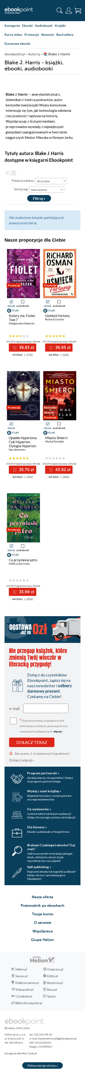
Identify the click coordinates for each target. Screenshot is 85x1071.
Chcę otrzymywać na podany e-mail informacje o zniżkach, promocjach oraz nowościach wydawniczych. (44, 725)
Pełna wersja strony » (42, 1065)
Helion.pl (21, 969)
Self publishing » (39, 867)
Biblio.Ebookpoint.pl (28, 1003)
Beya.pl (52, 989)
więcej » (58, 731)
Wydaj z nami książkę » (44, 791)
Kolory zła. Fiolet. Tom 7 (22, 318)
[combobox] (51, 181)
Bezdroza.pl (55, 983)
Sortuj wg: (21, 189)
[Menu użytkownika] (68, 10)
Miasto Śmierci (56, 438)
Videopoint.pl (24, 989)
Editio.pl (52, 976)
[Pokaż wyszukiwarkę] (59, 10)
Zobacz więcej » (21, 760)
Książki (60, 25)
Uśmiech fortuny (57, 316)
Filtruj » (39, 198)
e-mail (14, 708)
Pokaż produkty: (23, 180)
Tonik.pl (32, 1053)
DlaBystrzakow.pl (27, 983)
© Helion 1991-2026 (17, 1028)
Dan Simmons (17, 449)
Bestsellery (64, 34)
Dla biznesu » (37, 827)
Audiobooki (44, 25)
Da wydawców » (39, 809)
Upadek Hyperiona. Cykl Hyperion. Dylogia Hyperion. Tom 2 (23, 444)
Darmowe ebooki (17, 43)
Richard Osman (54, 319)
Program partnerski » (43, 773)
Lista (7, 173)
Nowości (47, 34)
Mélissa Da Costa (19, 563)
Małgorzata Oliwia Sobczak (25, 323)
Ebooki (27, 25)
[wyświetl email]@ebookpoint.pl (57, 1038)
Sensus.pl (21, 976)
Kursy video (13, 34)
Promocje (31, 34)
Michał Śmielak (54, 441)
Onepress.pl (55, 969)
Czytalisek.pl (23, 996)
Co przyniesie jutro (23, 560)
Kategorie (12, 25)
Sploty (51, 996)
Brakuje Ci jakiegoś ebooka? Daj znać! (51, 847)
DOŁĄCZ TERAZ (31, 742)
